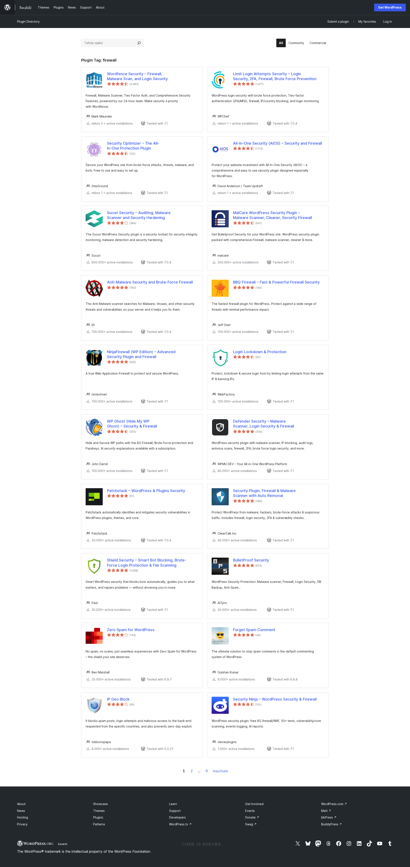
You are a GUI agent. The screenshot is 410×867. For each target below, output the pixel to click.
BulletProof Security (251, 560)
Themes (99, 811)
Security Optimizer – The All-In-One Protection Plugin (133, 145)
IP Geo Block (118, 699)
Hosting (22, 817)
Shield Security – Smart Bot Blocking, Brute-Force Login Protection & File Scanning (146, 562)
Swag (251, 824)
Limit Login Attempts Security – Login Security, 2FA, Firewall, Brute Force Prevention (274, 76)
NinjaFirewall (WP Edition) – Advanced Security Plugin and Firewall (141, 354)
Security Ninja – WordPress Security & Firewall (275, 699)
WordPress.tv (180, 824)
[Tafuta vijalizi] (139, 43)
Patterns (99, 824)
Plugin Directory (28, 21)
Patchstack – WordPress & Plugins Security (146, 490)
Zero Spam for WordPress (131, 629)
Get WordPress (390, 7)
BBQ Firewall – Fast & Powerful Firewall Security (276, 282)
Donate (252, 817)
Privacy (22, 824)
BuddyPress (331, 824)
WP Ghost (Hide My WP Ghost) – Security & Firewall (132, 423)
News (21, 811)
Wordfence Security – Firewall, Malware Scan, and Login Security (137, 76)
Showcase (100, 804)
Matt (326, 811)
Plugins (98, 817)
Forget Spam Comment (254, 629)
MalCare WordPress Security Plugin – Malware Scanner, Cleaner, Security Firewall (272, 215)
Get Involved (254, 804)
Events (250, 811)
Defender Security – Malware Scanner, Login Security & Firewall (263, 423)
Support (175, 811)
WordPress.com (334, 804)
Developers (177, 817)
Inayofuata (220, 771)
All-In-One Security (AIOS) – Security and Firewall (277, 143)
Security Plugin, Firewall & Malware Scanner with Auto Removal (264, 493)
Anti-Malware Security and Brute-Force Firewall (150, 282)
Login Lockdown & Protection (259, 352)
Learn (173, 804)
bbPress (329, 817)
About (21, 804)
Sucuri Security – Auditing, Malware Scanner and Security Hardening (139, 215)
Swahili (62, 844)
